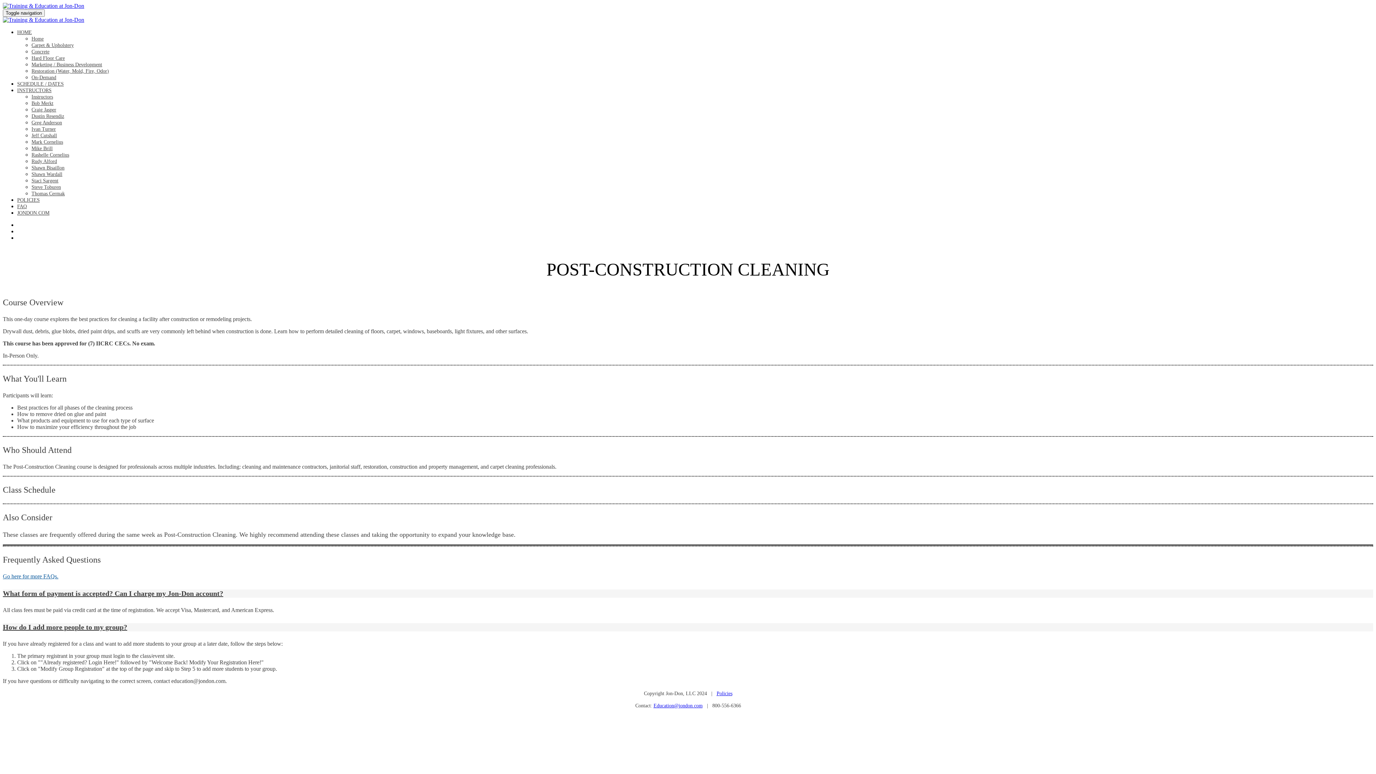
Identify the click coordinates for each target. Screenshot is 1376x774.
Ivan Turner (44, 129)
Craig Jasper (44, 110)
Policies (28, 200)
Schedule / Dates (40, 84)
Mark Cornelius (47, 142)
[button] (688, 593)
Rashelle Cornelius (50, 155)
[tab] (688, 593)
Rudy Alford (44, 161)
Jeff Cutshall (44, 135)
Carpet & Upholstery (53, 45)
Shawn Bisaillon (48, 168)
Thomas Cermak (48, 193)
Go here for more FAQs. (30, 576)
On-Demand (44, 77)
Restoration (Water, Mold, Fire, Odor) (70, 71)
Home (24, 32)
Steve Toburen (46, 187)
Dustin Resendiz (48, 116)
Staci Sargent (45, 180)
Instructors (34, 90)
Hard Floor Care (48, 58)
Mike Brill (42, 148)
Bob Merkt (42, 103)
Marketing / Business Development (67, 64)
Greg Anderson (47, 122)
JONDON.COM (33, 213)
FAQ (22, 206)
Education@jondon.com (678, 705)
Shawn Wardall (47, 174)
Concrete (40, 51)
